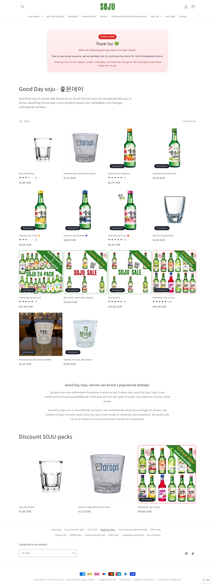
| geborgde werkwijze (133, 534)
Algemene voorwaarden (144, 580)
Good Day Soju (107, 529)
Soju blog (56, 529)
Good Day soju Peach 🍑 (118, 235)
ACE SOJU (92, 529)
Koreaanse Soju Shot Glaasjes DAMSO (35, 360)
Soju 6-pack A (114, 298)
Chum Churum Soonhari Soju (132, 529)
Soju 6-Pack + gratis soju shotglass (78, 298)
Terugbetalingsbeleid (107, 580)
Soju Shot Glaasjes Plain (163, 235)
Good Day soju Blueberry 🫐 (76, 235)
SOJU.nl (43, 580)
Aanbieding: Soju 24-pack (30, 298)
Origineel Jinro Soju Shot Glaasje (78, 360)
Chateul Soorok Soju (95, 534)
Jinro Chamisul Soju (74, 529)
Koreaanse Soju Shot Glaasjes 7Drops (80, 173)
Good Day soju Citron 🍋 (29, 235)
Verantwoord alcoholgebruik (169, 580)
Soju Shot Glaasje (26, 173)
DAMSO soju (76, 534)
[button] (22, 6)
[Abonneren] (73, 553)
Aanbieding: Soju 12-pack (164, 298)
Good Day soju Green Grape (164, 173)
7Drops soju (61, 534)
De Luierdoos (153, 534)
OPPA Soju (155, 529)
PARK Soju (114, 534)
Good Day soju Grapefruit (119, 173)
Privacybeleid (125, 580)
